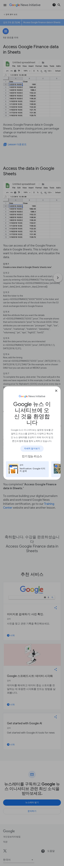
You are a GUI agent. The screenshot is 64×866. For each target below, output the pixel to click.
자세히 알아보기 (32, 448)
